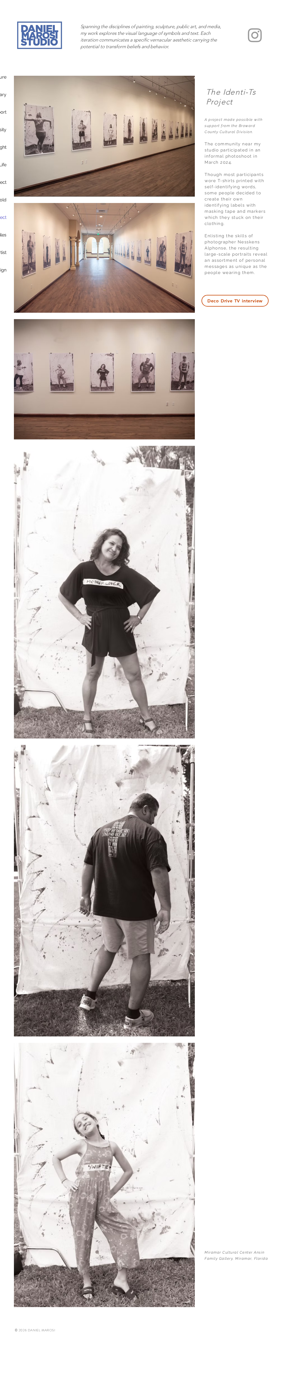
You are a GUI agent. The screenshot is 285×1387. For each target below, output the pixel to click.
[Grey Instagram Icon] (254, 35)
